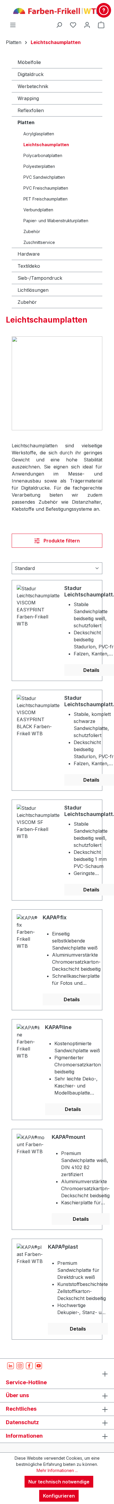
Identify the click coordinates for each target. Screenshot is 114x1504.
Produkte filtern (61, 541)
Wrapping (28, 98)
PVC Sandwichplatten (44, 177)
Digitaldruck (31, 74)
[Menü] (13, 25)
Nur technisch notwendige (58, 1482)
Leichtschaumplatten (46, 144)
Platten (26, 122)
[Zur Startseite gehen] (57, 10)
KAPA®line (58, 1027)
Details (72, 999)
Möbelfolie (29, 62)
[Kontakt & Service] (103, 10)
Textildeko (29, 266)
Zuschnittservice (39, 242)
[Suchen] (59, 25)
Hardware (29, 254)
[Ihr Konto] (87, 25)
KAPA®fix (55, 917)
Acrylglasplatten (38, 133)
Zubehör (31, 231)
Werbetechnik (33, 86)
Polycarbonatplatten (42, 155)
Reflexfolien (31, 110)
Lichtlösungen (33, 290)
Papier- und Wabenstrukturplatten (55, 220)
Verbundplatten (38, 209)
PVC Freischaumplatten (45, 188)
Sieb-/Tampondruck (40, 278)
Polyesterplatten (39, 166)
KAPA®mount (68, 1137)
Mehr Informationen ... (57, 1470)
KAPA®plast (63, 1247)
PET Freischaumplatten (45, 198)
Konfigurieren (59, 1496)
